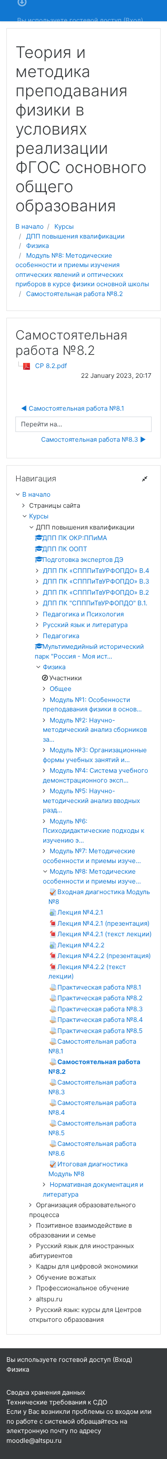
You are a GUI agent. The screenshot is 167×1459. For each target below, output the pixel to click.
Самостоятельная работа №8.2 (74, 294)
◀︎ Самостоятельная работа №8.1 (72, 408)
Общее (61, 689)
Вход (133, 20)
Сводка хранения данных (45, 1392)
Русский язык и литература (85, 625)
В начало (29, 226)
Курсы (64, 226)
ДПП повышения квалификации (75, 236)
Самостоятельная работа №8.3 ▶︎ (93, 439)
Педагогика (61, 636)
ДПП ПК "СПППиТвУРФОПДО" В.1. (95, 603)
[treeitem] (83, 495)
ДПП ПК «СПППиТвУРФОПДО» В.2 (96, 592)
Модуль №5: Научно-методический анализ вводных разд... (91, 800)
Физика (37, 246)
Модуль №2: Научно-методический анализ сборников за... (95, 729)
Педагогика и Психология (83, 614)
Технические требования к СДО (56, 1402)
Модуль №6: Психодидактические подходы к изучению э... (93, 830)
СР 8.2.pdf (51, 366)
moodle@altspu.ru (34, 1440)
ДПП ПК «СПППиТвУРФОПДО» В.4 (96, 571)
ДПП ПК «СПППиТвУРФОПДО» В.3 (96, 581)
